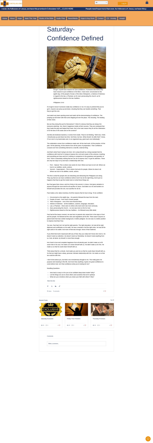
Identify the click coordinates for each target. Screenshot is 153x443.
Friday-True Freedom (73, 318)
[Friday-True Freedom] (76, 309)
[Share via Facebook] (48, 286)
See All (112, 300)
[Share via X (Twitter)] (51, 286)
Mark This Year (51, 280)
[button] (147, 2)
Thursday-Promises (99, 318)
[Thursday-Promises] (102, 309)
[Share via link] (59, 286)
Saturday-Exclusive (47, 318)
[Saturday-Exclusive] (50, 309)
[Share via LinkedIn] (55, 286)
